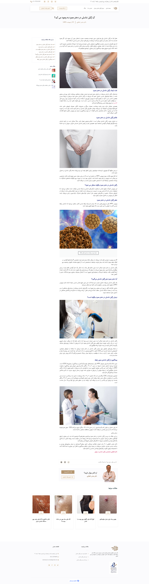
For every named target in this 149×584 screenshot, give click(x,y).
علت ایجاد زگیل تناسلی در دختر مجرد (44, 44)
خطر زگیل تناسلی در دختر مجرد (45, 52)
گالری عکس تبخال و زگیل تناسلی (44, 69)
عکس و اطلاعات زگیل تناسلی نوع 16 (43, 85)
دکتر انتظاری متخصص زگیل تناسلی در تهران (106, 452)
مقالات (108, 513)
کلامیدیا (115, 103)
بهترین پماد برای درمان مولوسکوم (108, 519)
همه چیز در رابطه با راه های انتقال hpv (88, 253)
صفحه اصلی (108, 8)
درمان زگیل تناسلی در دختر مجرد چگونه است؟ (43, 57)
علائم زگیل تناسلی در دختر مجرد (45, 47)
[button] (53, 8)
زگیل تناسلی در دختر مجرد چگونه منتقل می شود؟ (43, 49)
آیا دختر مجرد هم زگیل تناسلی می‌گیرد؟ (43, 54)
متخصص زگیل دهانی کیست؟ (45, 80)
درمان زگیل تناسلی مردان (99, 8)
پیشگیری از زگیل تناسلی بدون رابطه (44, 59)
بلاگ (85, 8)
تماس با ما (90, 8)
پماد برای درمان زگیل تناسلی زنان (44, 74)
